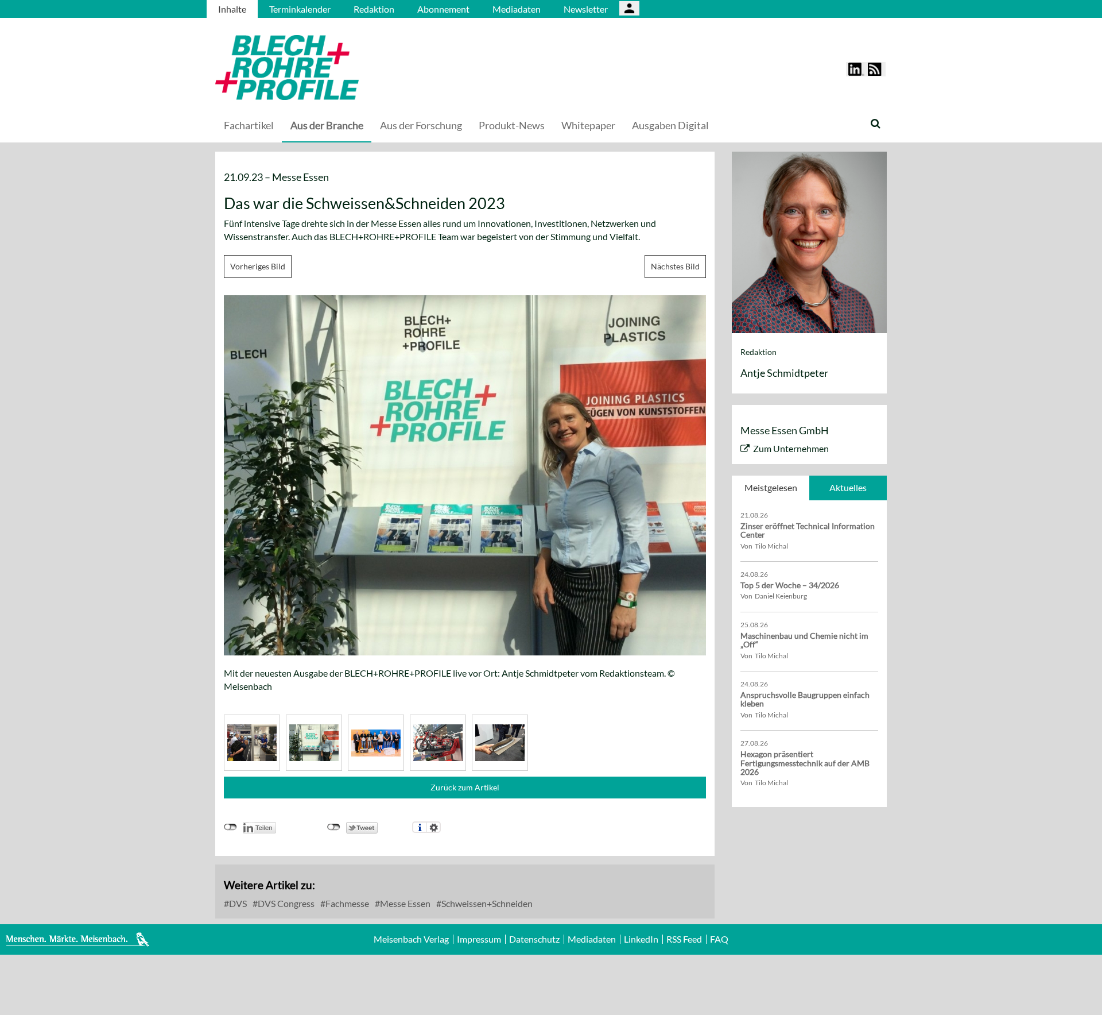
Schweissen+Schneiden (486, 903)
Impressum (479, 939)
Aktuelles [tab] (848, 487)
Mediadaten (516, 8)
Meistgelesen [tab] (770, 487)
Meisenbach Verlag (411, 939)
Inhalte (232, 8)
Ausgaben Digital (670, 125)
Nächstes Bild (675, 266)
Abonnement (443, 8)
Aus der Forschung (421, 125)
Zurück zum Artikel (464, 787)
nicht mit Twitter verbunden (333, 827)
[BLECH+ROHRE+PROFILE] (358, 67)
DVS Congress (285, 903)
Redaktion (374, 8)
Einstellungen (433, 827)
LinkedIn (641, 939)
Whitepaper (588, 125)
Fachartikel (249, 125)
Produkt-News (512, 125)
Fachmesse (346, 903)
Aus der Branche (326, 125)
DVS (237, 903)
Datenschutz (534, 939)
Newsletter (586, 8)
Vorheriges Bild (257, 266)
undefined (230, 827)
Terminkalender (300, 8)
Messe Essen (404, 903)
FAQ (719, 939)
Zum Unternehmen (791, 448)
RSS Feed (684, 939)
